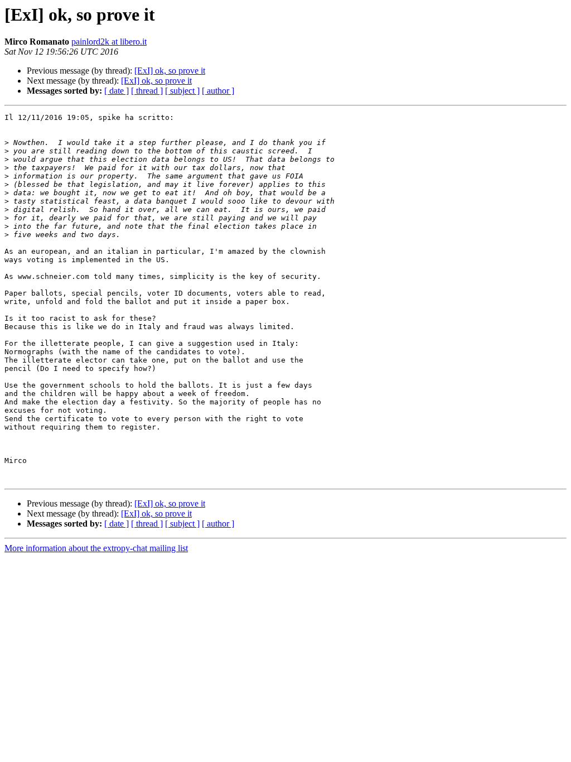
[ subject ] (182, 90)
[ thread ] (147, 90)
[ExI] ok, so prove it (169, 70)
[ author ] (218, 90)
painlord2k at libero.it (109, 41)
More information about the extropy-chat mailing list (96, 548)
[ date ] (116, 90)
